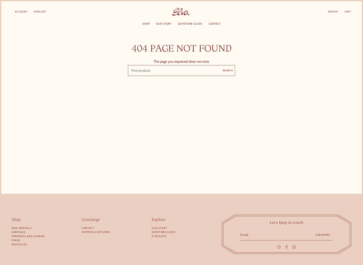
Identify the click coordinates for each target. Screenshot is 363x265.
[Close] (266, 112)
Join (222, 143)
